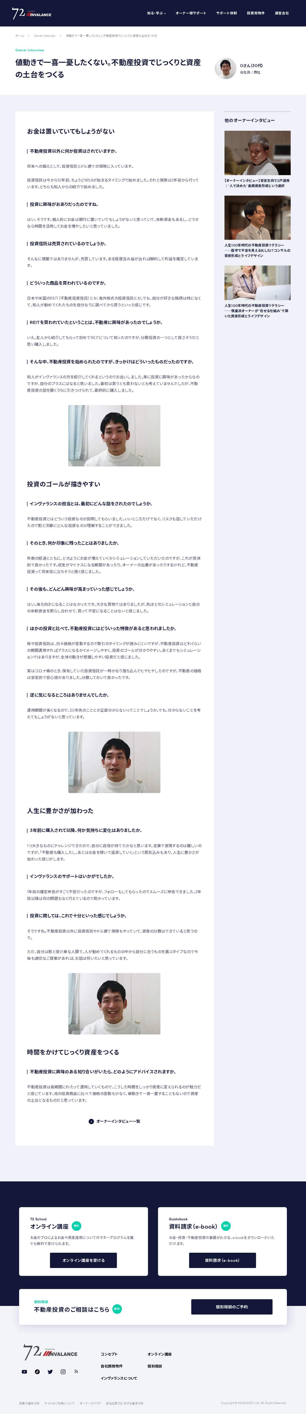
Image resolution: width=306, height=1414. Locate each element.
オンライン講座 (160, 1354)
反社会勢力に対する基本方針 (125, 1403)
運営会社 (282, 13)
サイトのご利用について (59, 1403)
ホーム (19, 35)
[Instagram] (63, 1372)
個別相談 (155, 1366)
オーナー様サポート (191, 13)
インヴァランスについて (119, 1378)
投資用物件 (256, 13)
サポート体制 (226, 13)
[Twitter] (50, 1372)
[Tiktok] (37, 1372)
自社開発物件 (112, 1366)
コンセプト (109, 1354)
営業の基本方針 (29, 1403)
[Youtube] (24, 1372)
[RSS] (76, 1372)
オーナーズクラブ (90, 1403)
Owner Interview (44, 35)
